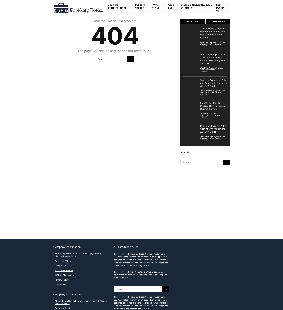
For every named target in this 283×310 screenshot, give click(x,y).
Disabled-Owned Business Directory (196, 6)
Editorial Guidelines (64, 270)
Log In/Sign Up (220, 8)
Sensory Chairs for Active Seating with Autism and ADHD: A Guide (213, 129)
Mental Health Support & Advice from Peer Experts (210, 114)
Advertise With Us (63, 261)
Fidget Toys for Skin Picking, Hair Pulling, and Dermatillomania (213, 106)
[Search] (130, 59)
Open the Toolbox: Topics (117, 6)
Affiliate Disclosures (64, 275)
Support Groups (140, 6)
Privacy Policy (62, 280)
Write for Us (155, 6)
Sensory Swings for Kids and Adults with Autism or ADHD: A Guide (213, 83)
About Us (171, 6)
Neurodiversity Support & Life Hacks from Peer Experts (212, 43)
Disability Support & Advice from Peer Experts (211, 69)
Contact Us (60, 284)
